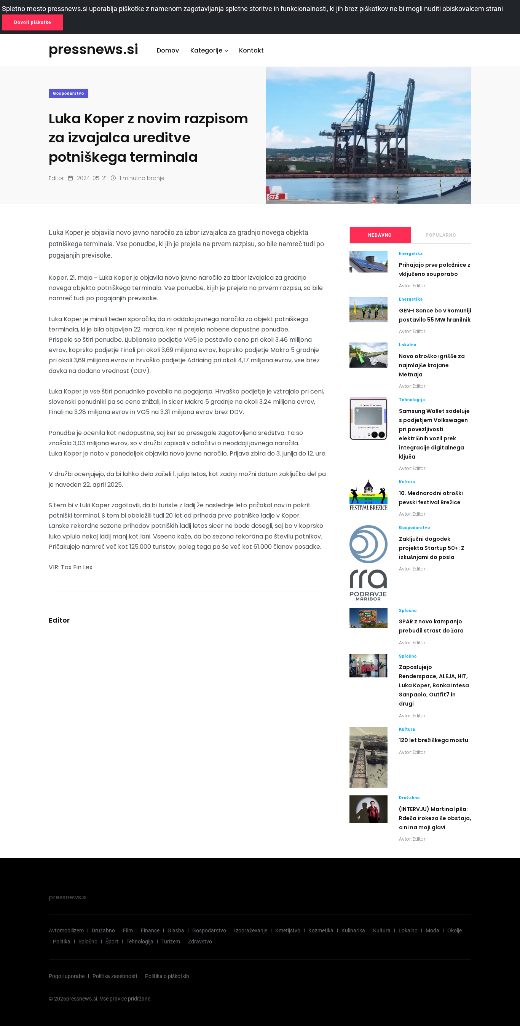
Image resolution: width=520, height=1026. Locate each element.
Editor (56, 178)
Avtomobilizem (66, 930)
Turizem (170, 941)
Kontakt (251, 50)
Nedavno (380, 235)
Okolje (454, 930)
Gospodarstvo (68, 93)
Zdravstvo (200, 941)
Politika (61, 941)
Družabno (409, 797)
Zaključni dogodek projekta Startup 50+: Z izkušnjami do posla (431, 548)
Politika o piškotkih (167, 976)
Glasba (175, 930)
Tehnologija (412, 399)
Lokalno (407, 345)
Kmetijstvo (287, 930)
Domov (168, 50)
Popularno (441, 235)
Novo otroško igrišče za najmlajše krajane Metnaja (432, 365)
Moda (432, 930)
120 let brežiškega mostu (433, 740)
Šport (111, 941)
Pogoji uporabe (67, 976)
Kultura (407, 482)
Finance (150, 930)
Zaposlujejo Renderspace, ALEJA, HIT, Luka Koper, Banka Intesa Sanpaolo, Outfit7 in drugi (434, 685)
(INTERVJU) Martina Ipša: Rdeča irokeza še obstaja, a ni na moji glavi (435, 818)
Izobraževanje (250, 930)
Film (128, 930)
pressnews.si (67, 897)
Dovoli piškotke (32, 22)
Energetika (411, 253)
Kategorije (206, 50)
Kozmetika (320, 930)
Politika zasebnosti (115, 976)
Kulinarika (353, 930)
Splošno (408, 610)
